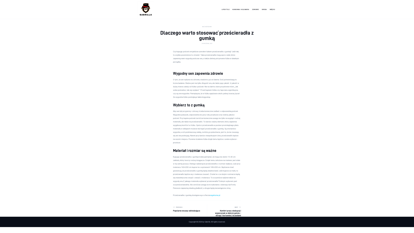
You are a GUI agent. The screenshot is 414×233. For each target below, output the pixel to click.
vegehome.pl (215, 195)
